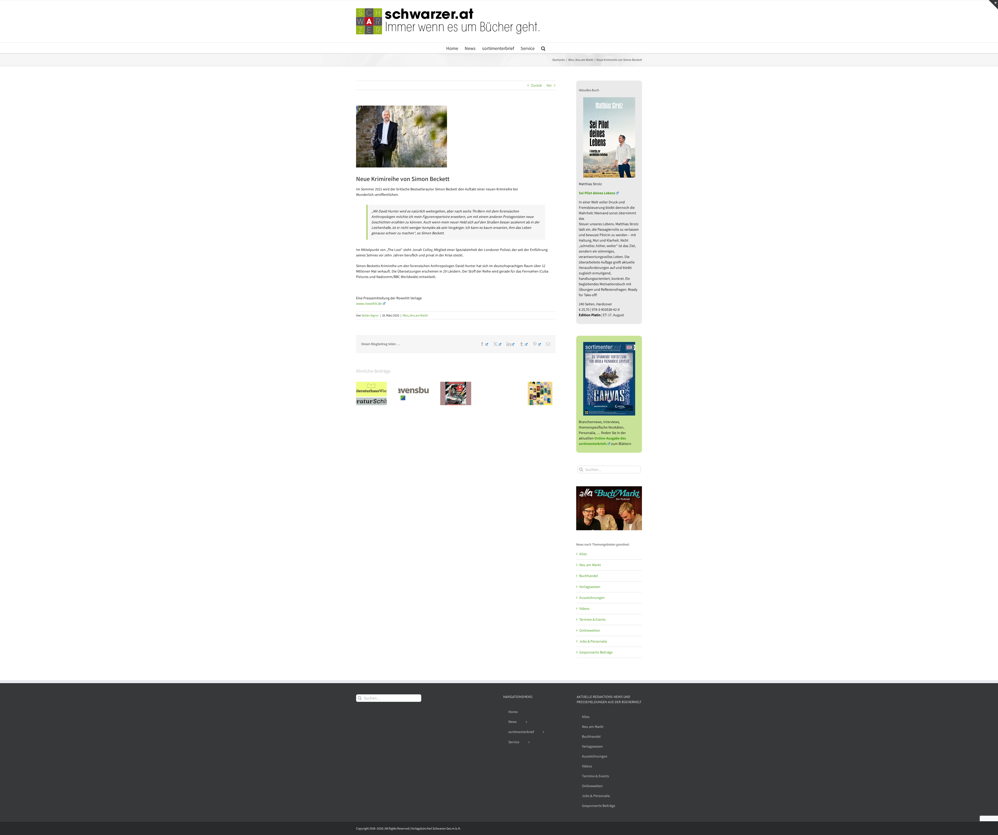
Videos (584, 608)
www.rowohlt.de (369, 303)
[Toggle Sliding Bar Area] (993, 4)
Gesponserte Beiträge (596, 652)
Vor (549, 85)
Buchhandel (588, 575)
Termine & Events (592, 619)
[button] (543, 48)
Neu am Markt (419, 315)
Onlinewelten (589, 630)
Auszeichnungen (592, 597)
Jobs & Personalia (593, 641)
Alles (406, 315)
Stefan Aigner (370, 315)
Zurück (536, 85)
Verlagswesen (589, 586)
